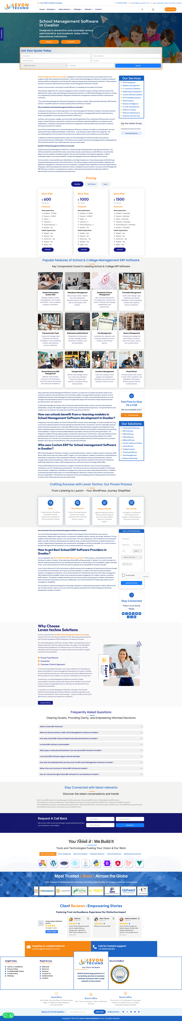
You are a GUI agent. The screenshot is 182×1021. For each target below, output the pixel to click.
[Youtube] (130, 613)
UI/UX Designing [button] (64, 854)
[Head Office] (56, 993)
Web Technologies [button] (48, 854)
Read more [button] (97, 935)
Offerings (77, 9)
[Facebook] (123, 613)
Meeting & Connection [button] (132, 854)
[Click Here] (153, 10)
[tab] (77, 184)
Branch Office (91, 998)
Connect (98, 9)
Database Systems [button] (97, 854)
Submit (138, 66)
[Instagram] (126, 613)
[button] (66, 927)
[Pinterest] (139, 613)
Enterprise (50, 9)
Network (88, 9)
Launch (42, 9)
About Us (49, 42)
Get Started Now (132, 583)
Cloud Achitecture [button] (114, 854)
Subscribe (48, 249)
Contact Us (70, 42)
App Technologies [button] (80, 854)
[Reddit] (135, 617)
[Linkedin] (136, 613)
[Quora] (133, 613)
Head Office (56, 997)
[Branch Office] (91, 994)
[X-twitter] (131, 617)
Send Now (130, 825)
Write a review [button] (51, 931)
